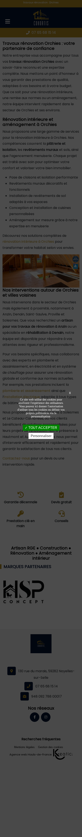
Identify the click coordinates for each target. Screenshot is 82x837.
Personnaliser (41, 436)
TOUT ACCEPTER (42, 427)
